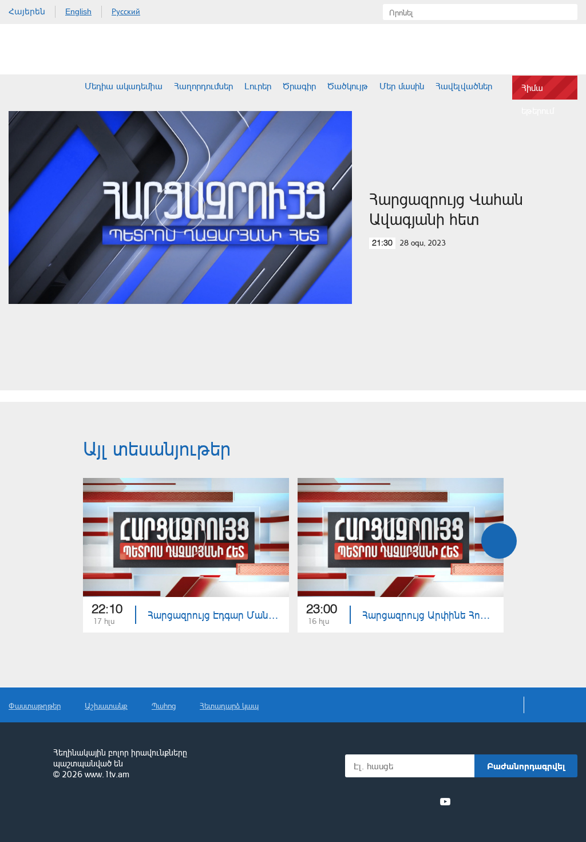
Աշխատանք (106, 705)
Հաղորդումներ (203, 86)
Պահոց (164, 705)
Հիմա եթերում (537, 91)
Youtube (445, 801)
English (78, 11)
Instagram (424, 801)
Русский (126, 11)
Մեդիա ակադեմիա (124, 86)
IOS (489, 801)
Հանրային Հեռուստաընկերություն (51, 49)
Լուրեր (257, 86)
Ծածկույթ (347, 86)
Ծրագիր (299, 86)
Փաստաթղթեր (35, 705)
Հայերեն (27, 11)
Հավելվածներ (463, 86)
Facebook (364, 801)
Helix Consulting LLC (58, 810)
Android (550, 801)
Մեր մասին (401, 86)
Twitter (382, 801)
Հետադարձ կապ (229, 705)
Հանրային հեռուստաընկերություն (26, 764)
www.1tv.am (107, 774)
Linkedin (403, 801)
